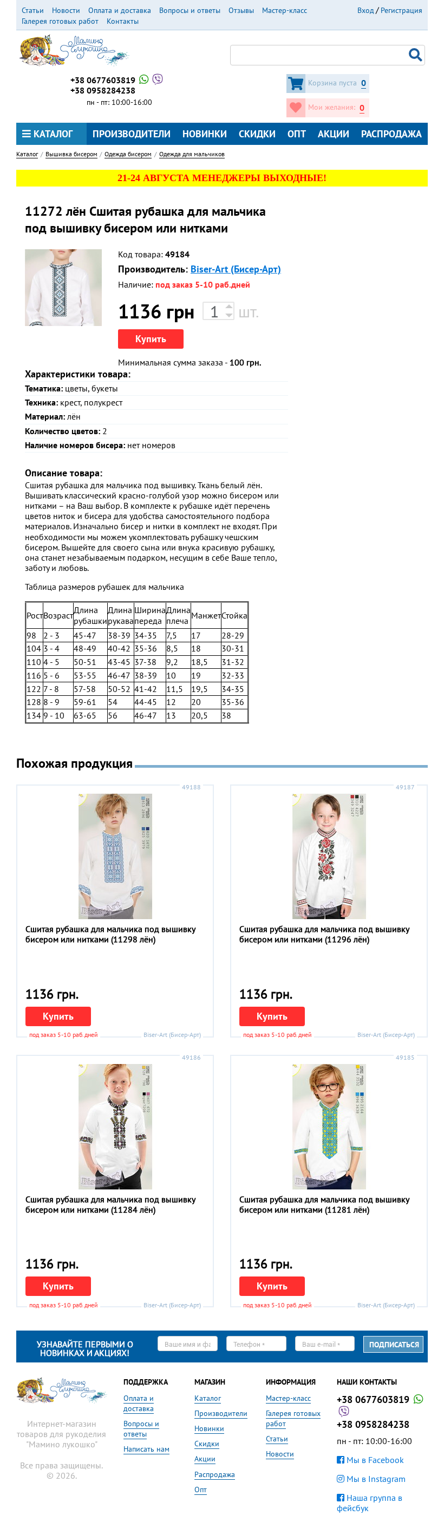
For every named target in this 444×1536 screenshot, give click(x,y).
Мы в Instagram (375, 1478)
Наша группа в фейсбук (369, 1502)
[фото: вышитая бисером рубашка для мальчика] (63, 287)
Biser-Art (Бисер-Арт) (236, 269)
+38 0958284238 (102, 90)
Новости (66, 10)
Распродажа (391, 134)
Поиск (417, 55)
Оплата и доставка (119, 10)
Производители (132, 134)
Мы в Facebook (374, 1459)
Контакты (123, 21)
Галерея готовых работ (60, 21)
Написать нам (146, 1449)
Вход (365, 10)
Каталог (52, 134)
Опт (297, 134)
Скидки (257, 134)
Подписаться (394, 1344)
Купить (150, 339)
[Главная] (74, 49)
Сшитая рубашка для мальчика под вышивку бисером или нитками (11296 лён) (324, 934)
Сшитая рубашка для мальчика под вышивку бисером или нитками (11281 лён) (324, 1204)
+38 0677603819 (104, 80)
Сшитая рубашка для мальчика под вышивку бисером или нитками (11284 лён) (110, 1204)
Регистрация (401, 10)
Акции (333, 134)
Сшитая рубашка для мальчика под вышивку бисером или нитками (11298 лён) (110, 934)
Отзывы (241, 10)
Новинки (204, 134)
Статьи (33, 10)
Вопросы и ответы (189, 10)
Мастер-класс (284, 10)
